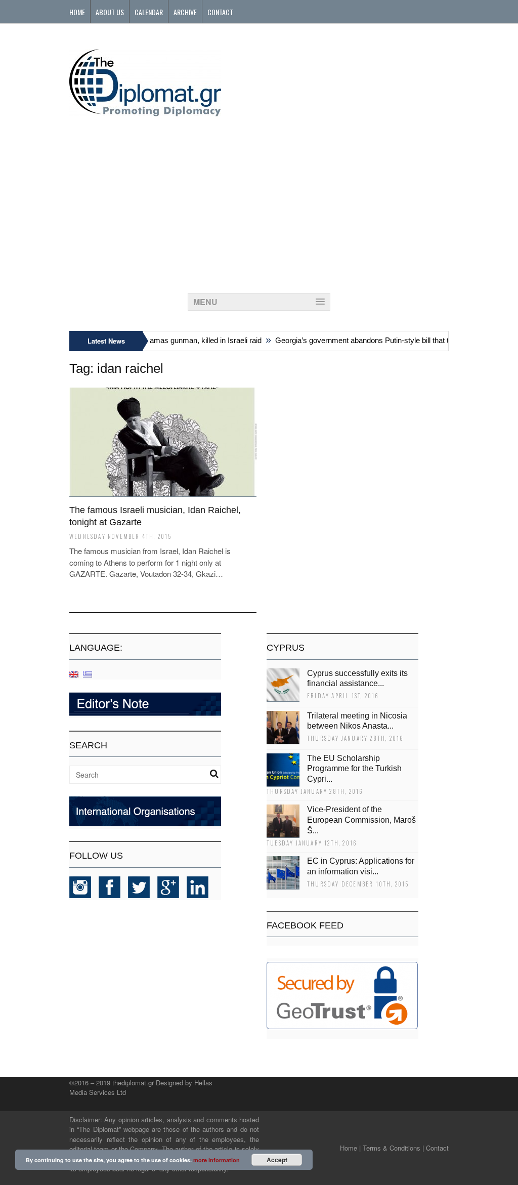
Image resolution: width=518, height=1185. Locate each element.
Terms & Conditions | (393, 1148)
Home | (350, 1148)
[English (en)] (73, 673)
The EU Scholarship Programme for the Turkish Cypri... (354, 769)
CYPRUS (286, 648)
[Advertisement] (259, 202)
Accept (277, 1159)
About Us (110, 12)
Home (77, 12)
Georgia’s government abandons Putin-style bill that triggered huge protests (390, 340)
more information (216, 1160)
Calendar (149, 12)
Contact (220, 12)
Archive (185, 12)
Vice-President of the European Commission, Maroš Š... (361, 820)
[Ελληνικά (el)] (87, 673)
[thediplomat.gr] (145, 111)
